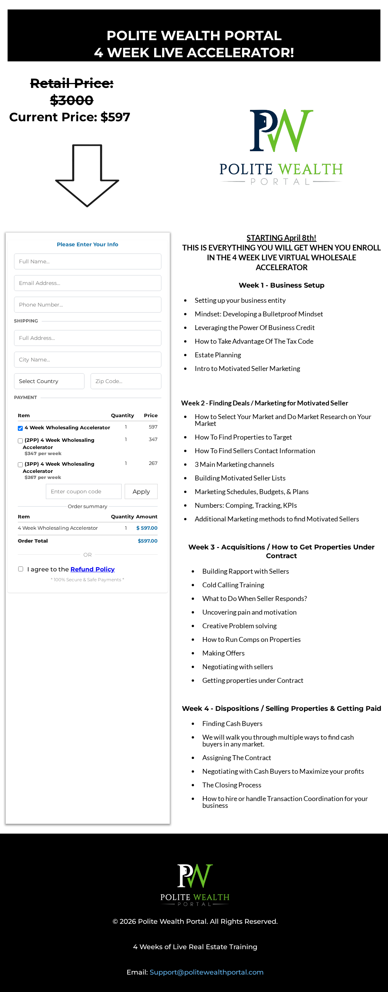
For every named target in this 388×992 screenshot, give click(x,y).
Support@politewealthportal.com (207, 972)
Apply (141, 491)
